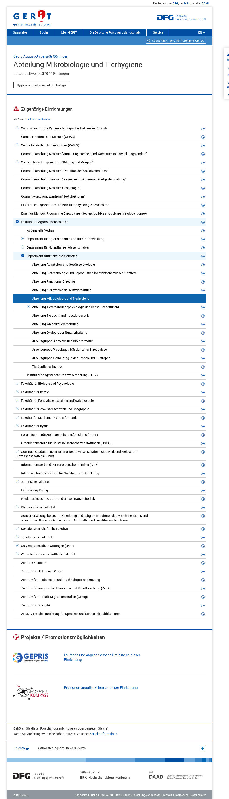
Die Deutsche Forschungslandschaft (115, 32)
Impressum (181, 795)
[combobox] (176, 40)
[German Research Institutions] (32, 17)
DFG (175, 3)
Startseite (20, 32)
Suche (44, 32)
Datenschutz (198, 795)
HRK (187, 3)
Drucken (19, 748)
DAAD (205, 3)
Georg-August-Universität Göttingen (40, 56)
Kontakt (167, 795)
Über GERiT (69, 32)
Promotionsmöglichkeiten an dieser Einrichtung (101, 687)
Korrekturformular (102, 734)
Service (158, 32)
